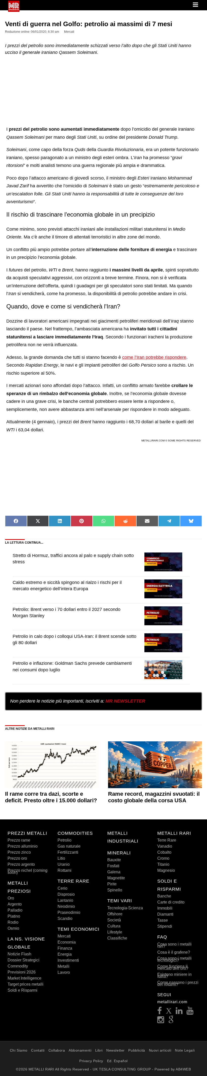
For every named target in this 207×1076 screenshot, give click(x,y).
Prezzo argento (21, 864)
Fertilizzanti (68, 852)
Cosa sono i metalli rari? (174, 945)
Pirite (112, 884)
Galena (113, 872)
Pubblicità (136, 1050)
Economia (67, 942)
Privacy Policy (91, 1061)
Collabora (56, 1050)
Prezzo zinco (19, 852)
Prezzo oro (17, 858)
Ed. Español (117, 1061)
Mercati (64, 936)
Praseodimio (69, 912)
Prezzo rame (19, 840)
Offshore (114, 914)
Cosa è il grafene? (173, 952)
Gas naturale (69, 846)
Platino (14, 916)
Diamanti (165, 914)
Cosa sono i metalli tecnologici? (174, 959)
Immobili (164, 908)
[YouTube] (190, 1012)
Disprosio (66, 894)
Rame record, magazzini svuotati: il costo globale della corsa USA (154, 797)
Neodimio (66, 906)
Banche (164, 896)
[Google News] (171, 1021)
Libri (99, 1050)
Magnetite (116, 878)
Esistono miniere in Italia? (174, 975)
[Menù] (196, 5)
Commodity (18, 966)
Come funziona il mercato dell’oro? (172, 967)
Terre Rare (166, 840)
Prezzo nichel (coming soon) (27, 871)
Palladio (15, 910)
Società (114, 920)
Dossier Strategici (23, 960)
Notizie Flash (19, 954)
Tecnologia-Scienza (125, 908)
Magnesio (166, 870)
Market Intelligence (24, 978)
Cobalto (164, 852)
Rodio (13, 922)
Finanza (65, 948)
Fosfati (113, 866)
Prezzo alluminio (23, 846)
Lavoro (64, 972)
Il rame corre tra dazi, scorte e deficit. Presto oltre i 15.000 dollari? (51, 797)
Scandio (65, 918)
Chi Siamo (19, 1050)
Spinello (114, 890)
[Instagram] (160, 1021)
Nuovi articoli (160, 1050)
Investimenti (68, 960)
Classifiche (117, 938)
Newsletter (115, 1050)
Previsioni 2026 (22, 972)
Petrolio (64, 840)
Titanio (163, 864)
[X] (169, 1012)
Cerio (62, 888)
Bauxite (114, 860)
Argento (15, 904)
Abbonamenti (80, 1050)
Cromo (163, 858)
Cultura (113, 926)
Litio (61, 858)
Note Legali (185, 1050)
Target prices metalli (25, 984)
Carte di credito (171, 902)
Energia (65, 954)
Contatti (37, 1050)
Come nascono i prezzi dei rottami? (177, 983)
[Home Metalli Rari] (13, 10)
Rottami (64, 870)
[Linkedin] (179, 1012)
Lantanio (65, 900)
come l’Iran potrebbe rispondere (154, 357)
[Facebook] (159, 1012)
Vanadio (164, 846)
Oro (11, 898)
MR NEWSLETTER (125, 701)
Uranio (64, 864)
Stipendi (164, 926)
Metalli (63, 966)
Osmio (13, 928)
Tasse (162, 920)
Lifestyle (114, 932)
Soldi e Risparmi (22, 990)
